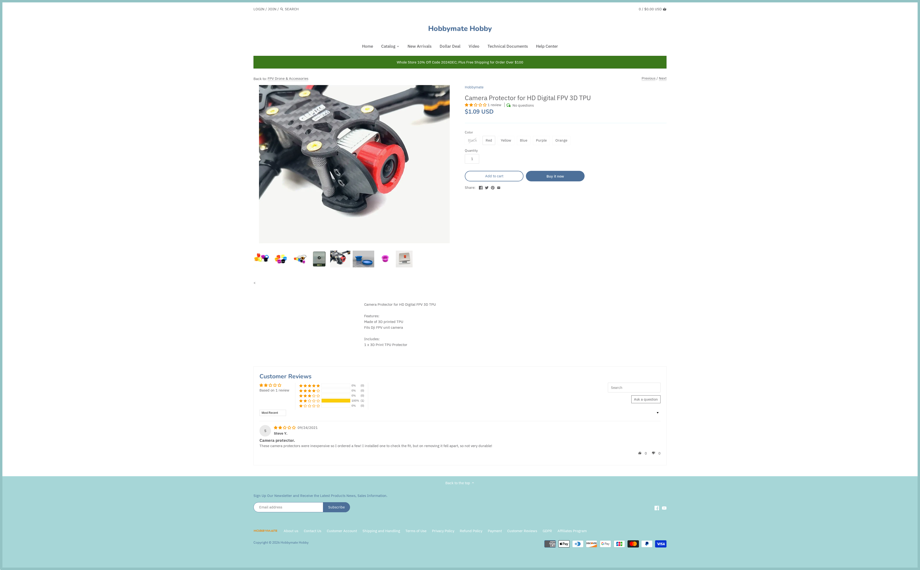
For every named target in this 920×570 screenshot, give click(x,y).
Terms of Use (415, 531)
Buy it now (555, 176)
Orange (561, 140)
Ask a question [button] (646, 399)
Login (258, 9)
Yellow (506, 140)
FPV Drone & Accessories (288, 78)
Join (272, 9)
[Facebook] (657, 508)
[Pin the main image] (492, 187)
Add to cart (494, 176)
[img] (285, 427)
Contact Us (312, 531)
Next (663, 78)
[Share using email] (498, 187)
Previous (649, 78)
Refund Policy (471, 531)
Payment (495, 531)
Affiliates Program (572, 531)
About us (291, 531)
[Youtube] (664, 508)
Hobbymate (474, 87)
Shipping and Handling (381, 531)
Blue (523, 140)
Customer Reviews (522, 531)
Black (472, 140)
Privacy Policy (443, 531)
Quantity (471, 150)
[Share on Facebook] (481, 187)
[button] (476, 105)
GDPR (547, 531)
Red (489, 140)
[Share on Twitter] (487, 187)
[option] (261, 259)
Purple (541, 140)
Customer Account (342, 531)
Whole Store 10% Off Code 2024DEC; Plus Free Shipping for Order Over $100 (460, 62)
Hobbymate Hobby (460, 28)
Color (469, 132)
